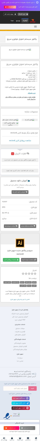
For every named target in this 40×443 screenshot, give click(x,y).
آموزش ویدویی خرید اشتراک (20, 314)
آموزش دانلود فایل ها (19, 192)
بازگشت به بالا (9, 303)
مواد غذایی (23, 286)
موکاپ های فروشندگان (20, 350)
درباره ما (20, 358)
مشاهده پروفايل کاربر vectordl (20, 141)
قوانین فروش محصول (20, 346)
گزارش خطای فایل (20, 335)
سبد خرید (12, 440)
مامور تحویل (7, 282)
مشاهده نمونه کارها (28, 260)
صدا (12, 21)
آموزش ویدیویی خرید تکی (20, 317)
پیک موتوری (15, 282)
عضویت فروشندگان (20, 343)
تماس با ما (20, 361)
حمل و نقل (28, 282)
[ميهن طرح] (32, 21)
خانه (36, 440)
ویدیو (18, 21)
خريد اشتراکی (12, 428)
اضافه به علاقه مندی (27, 226)
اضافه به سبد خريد (28, 428)
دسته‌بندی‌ (28, 440)
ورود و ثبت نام (9, 14)
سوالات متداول (20, 329)
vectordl (20, 254)
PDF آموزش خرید (20, 320)
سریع (22, 282)
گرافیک (25, 21)
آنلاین (34, 286)
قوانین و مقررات (20, 332)
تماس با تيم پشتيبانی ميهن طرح (20, 299)
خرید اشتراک (20, 440)
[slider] (29, 273)
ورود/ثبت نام (4, 440)
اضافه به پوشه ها (10, 226)
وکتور (34, 282)
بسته (29, 286)
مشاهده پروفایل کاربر (10, 260)
